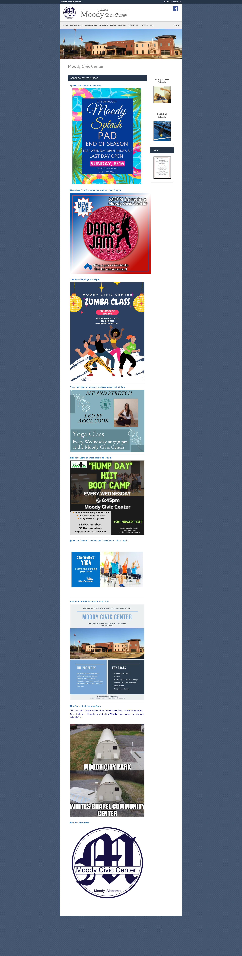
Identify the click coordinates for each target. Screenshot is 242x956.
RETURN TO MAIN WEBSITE (71, 2)
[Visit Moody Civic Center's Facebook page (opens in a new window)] (175, 8)
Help (152, 25)
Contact (144, 25)
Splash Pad (133, 25)
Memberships (76, 25)
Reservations (91, 25)
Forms (113, 25)
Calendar (122, 25)
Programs (103, 25)
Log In (176, 25)
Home (65, 25)
